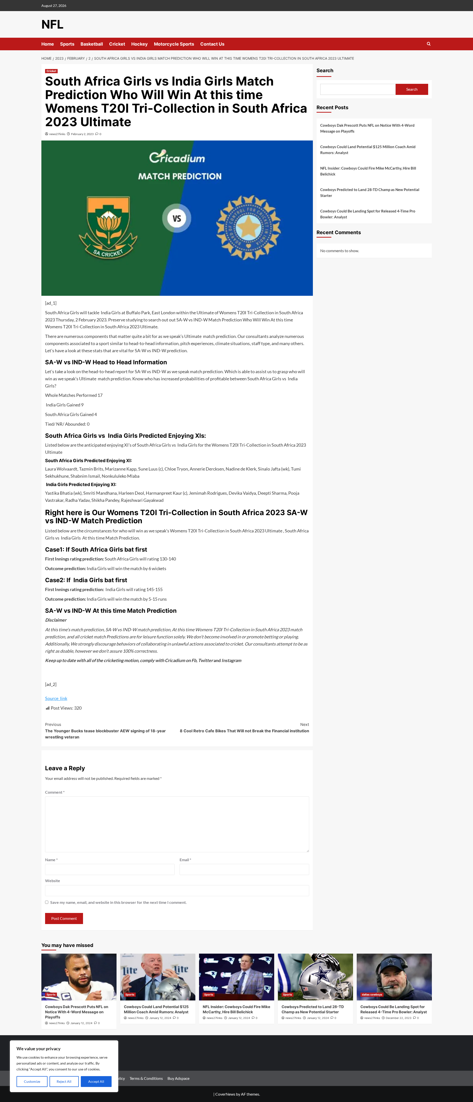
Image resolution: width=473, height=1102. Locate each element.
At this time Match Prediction (110, 538)
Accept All (96, 1081)
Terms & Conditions (146, 1078)
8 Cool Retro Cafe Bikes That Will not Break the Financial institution (244, 727)
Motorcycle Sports (174, 44)
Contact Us (212, 44)
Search (325, 70)
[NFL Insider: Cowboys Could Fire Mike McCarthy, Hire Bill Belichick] (236, 977)
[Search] (429, 44)
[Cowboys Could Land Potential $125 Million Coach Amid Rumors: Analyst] (157, 977)
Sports (67, 44)
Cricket (117, 44)
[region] (64, 1066)
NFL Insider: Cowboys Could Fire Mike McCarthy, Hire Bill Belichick (368, 171)
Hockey (139, 44)
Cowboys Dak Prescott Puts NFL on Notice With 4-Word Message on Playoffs (367, 128)
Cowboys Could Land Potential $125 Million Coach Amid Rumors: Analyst (368, 149)
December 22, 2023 (398, 1018)
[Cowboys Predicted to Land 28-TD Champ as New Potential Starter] (315, 977)
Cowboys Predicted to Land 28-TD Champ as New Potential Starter (369, 192)
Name (51, 859)
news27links (57, 134)
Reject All (64, 1081)
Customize (32, 1081)
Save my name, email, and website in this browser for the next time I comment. (118, 902)
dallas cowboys (372, 994)
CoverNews (225, 1094)
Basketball (92, 44)
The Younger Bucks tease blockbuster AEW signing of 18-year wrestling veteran (105, 730)
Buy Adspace (178, 1078)
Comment (55, 792)
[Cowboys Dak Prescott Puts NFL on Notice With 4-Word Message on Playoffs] (79, 977)
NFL (52, 24)
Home (47, 44)
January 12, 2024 (81, 1023)
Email (185, 859)
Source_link (56, 698)
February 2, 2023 (82, 134)
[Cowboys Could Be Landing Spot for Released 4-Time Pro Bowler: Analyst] (394, 977)
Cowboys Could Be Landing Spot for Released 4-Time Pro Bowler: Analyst (367, 214)
